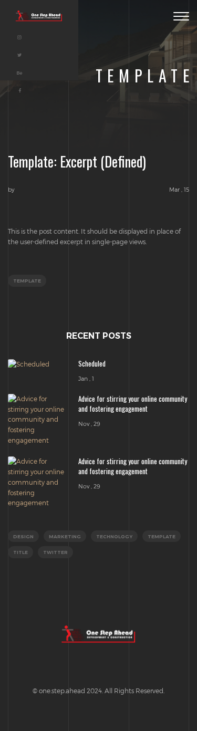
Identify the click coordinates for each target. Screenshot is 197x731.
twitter (55, 552)
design (23, 536)
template (27, 281)
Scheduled (92, 363)
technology (114, 536)
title (20, 552)
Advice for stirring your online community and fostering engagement (132, 403)
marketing (65, 536)
